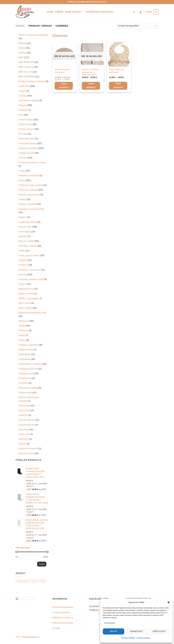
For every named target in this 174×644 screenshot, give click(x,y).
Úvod (50, 12)
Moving (35, 581)
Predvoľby (159, 631)
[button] (168, 602)
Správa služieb (109, 623)
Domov (20, 25)
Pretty (42, 581)
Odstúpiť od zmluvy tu (62, 617)
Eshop (59, 12)
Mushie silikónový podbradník (116, 70)
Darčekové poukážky (100, 12)
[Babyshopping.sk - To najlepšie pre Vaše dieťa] (29, 12)
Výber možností (63, 85)
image (18, 581)
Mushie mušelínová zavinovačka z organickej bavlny (90, 72)
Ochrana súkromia (143, 638)
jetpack (26, 581)
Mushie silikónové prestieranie (62, 70)
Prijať (113, 631)
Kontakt (56, 628)
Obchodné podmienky (63, 607)
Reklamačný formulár (62, 623)
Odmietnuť (136, 631)
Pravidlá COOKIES (128, 638)
